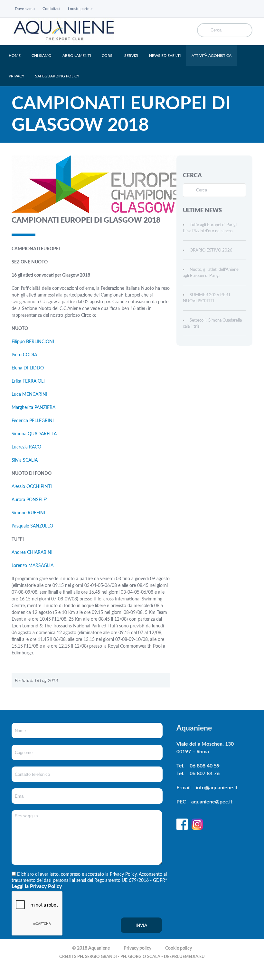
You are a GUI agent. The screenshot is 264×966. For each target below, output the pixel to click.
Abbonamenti (76, 56)
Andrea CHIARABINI (32, 552)
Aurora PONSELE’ (29, 500)
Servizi (131, 56)
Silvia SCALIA (25, 460)
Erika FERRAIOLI (28, 381)
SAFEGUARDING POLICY (57, 76)
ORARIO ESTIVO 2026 (211, 250)
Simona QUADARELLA (34, 434)
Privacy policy (137, 948)
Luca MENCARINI (29, 394)
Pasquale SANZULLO (32, 526)
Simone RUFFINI (28, 513)
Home (15, 56)
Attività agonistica (211, 56)
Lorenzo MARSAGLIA (32, 565)
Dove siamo (25, 9)
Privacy (16, 76)
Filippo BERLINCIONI (33, 342)
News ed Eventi (165, 56)
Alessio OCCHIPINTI (32, 486)
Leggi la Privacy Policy (37, 886)
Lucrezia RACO (26, 447)
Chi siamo (42, 56)
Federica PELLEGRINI (33, 421)
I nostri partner (80, 9)
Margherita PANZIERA (33, 407)
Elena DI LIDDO (28, 368)
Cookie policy (178, 948)
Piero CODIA (24, 355)
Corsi (107, 56)
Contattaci (51, 9)
